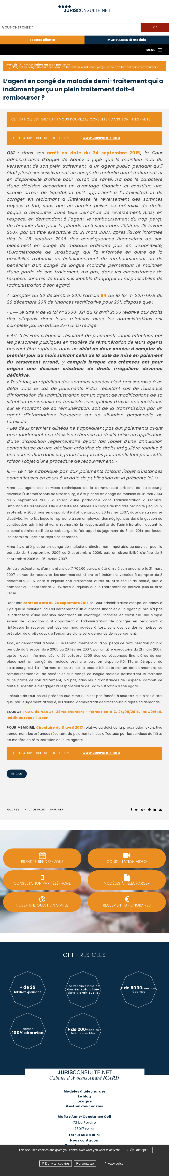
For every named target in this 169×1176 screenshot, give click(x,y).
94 (103, 295)
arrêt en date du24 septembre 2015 (93, 153)
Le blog (84, 1096)
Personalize (85, 1163)
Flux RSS (13, 809)
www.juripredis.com (101, 138)
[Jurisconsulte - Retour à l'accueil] (84, 7)
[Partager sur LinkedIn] (154, 810)
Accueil (11, 64)
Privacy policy (113, 1163)
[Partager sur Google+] (143, 810)
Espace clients (42, 40)
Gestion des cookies (84, 1106)
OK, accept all (139, 1150)
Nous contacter (84, 1140)
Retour (16, 773)
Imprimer (56, 809)
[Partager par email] (160, 810)
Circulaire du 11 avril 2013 (59, 727)
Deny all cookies (56, 1163)
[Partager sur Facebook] (131, 810)
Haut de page (35, 809)
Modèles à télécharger (84, 1091)
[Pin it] (149, 810)
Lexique (84, 1101)
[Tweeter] (136, 810)
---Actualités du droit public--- (47, 64)
